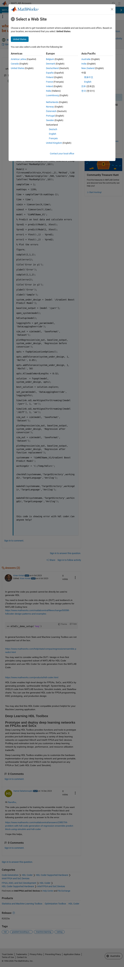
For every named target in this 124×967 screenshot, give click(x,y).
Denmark (50, 63)
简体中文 (88, 77)
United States (17, 68)
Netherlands (52, 102)
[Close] (112, 9)
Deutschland (52, 68)
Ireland (49, 86)
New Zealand (87, 68)
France (49, 81)
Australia (85, 59)
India (83, 63)
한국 (83, 91)
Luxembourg (52, 95)
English (52, 134)
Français (53, 138)
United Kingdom (54, 143)
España (50, 72)
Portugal (50, 115)
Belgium (50, 59)
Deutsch (53, 129)
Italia (48, 91)
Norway (50, 106)
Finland (49, 77)
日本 (83, 86)
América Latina (18, 59)
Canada (15, 63)
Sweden (50, 120)
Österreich (51, 111)
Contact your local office (62, 153)
